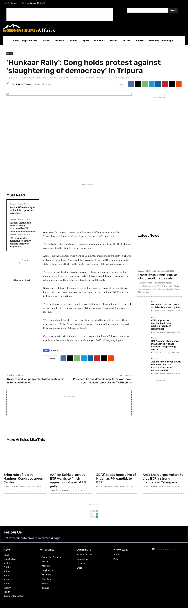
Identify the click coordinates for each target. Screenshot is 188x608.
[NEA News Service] (9, 84)
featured (54, 350)
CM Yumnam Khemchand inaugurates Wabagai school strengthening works (165, 345)
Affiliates (81, 563)
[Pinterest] (165, 84)
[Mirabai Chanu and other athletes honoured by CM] (143, 306)
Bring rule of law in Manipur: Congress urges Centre (23, 478)
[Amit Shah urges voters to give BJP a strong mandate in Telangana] (164, 457)
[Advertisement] (59, 14)
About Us (117, 554)
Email (79, 568)
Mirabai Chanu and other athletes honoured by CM (20, 225)
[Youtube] (181, 4)
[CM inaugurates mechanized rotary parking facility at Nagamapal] (143, 322)
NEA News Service (23, 84)
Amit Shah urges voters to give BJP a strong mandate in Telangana (163, 478)
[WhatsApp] (145, 84)
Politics (9, 53)
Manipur (13, 204)
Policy (116, 559)
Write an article (84, 554)
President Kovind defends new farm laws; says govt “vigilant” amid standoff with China (102, 380)
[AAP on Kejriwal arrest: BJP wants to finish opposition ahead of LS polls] (71, 457)
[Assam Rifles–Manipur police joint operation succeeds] (159, 253)
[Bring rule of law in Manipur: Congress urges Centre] (25, 457)
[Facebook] (166, 4)
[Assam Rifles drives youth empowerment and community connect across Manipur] (143, 363)
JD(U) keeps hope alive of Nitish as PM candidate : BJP (116, 478)
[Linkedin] (158, 84)
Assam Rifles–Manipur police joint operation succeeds (22, 210)
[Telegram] (152, 84)
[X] (173, 4)
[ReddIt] (179, 84)
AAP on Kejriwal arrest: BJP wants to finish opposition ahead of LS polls (68, 480)
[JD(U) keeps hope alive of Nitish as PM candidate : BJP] (117, 457)
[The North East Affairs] (92, 28)
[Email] (172, 84)
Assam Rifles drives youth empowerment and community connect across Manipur (166, 366)
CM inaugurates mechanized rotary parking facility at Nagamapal (20, 242)
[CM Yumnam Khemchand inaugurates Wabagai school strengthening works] (143, 343)
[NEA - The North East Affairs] (168, 556)
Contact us (82, 559)
